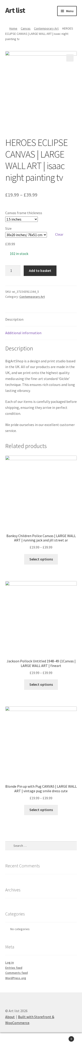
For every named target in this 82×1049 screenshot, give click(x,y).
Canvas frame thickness (23, 212)
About (10, 1016)
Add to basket (40, 270)
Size (8, 228)
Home (13, 28)
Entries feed (13, 968)
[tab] (41, 319)
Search (41, 1041)
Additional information (23, 333)
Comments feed (16, 973)
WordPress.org (15, 978)
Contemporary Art (46, 28)
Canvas (26, 28)
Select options (41, 559)
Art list (15, 10)
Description (14, 319)
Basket (63, 1037)
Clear (59, 234)
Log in (9, 962)
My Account (13, 1041)
